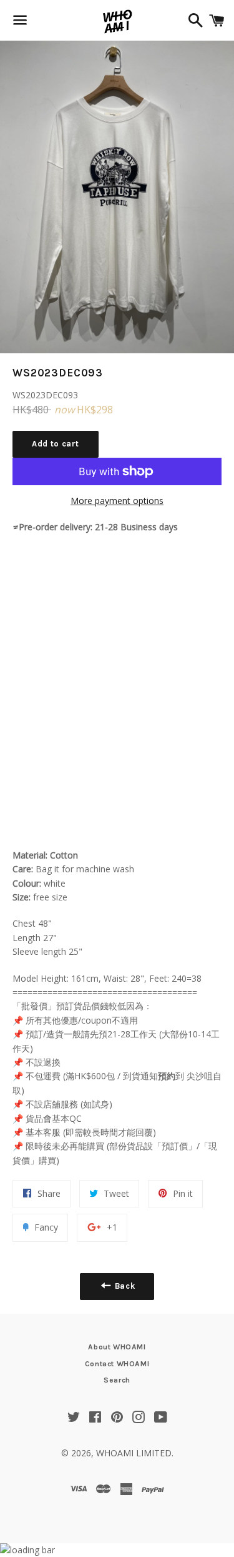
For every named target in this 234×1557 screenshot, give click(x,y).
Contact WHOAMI (117, 1363)
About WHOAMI (116, 1347)
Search (117, 1380)
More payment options (117, 500)
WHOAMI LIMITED (134, 1453)
